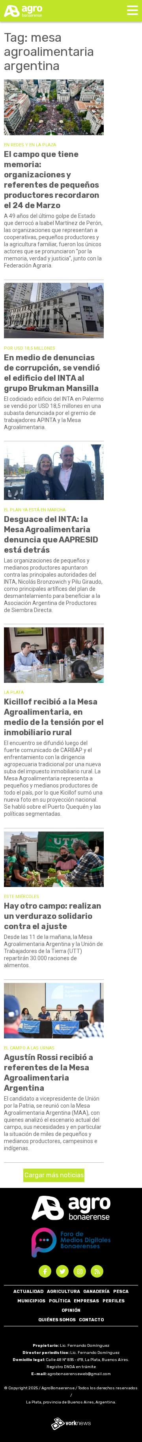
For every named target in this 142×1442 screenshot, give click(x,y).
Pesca (121, 1291)
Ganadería (96, 1291)
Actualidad (28, 1291)
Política (60, 1301)
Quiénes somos (57, 1319)
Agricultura (63, 1291)
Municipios (31, 1301)
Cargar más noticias (54, 1175)
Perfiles (114, 1301)
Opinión (71, 1310)
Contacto (91, 1319)
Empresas (86, 1301)
